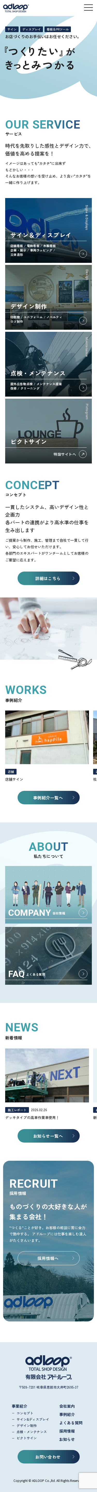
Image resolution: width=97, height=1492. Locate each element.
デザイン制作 (27, 1425)
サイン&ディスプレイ (33, 1419)
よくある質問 (71, 1422)
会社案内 (67, 1406)
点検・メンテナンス (32, 1431)
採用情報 (67, 1431)
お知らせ (67, 1439)
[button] (88, 7)
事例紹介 (67, 1414)
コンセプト (25, 1413)
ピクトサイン (27, 1437)
